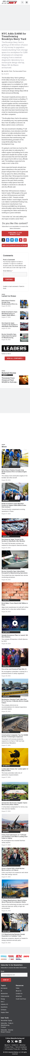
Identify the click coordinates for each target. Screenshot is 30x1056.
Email (2, 971)
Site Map (24, 1049)
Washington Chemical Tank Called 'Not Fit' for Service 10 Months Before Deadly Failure (15, 701)
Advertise (22, 1045)
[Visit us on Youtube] (16, 1041)
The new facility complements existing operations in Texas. (13, 510)
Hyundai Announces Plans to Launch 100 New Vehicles (15, 636)
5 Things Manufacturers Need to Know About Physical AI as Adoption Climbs (14, 901)
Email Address (8, 271)
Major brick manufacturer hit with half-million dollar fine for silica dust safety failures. (15, 608)
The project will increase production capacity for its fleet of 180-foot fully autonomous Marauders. (13, 741)
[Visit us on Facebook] (8, 1041)
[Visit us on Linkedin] (20, 1041)
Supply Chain (6, 931)
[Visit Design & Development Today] (4, 956)
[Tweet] (16, 240)
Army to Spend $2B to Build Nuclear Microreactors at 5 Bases (13, 869)
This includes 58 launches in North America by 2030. (15, 640)
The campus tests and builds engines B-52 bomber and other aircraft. (15, 477)
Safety (5, 375)
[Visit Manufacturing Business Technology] (19, 959)
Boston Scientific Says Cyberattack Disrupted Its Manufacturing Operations (9, 336)
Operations (6, 536)
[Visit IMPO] (26, 956)
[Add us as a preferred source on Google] (25, 240)
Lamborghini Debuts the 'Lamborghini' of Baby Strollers (15, 769)
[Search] (22, 2)
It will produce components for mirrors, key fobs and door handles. (15, 808)
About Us (7, 1045)
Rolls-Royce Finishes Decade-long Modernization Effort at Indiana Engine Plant (9, 302)
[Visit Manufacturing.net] (11, 959)
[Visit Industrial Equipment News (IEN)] (19, 956)
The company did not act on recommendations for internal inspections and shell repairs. (14, 707)
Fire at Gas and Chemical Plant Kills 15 (14, 669)
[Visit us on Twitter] (12, 1041)
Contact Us (15, 1045)
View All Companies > (15, 358)
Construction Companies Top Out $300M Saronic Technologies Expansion (15, 736)
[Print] (3, 240)
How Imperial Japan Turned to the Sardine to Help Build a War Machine (10, 324)
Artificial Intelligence (9, 897)
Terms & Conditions (21, 1047)
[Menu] (26, 2)
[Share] (7, 240)
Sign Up (6, 980)
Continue (8, 279)
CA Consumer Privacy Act (12, 1049)
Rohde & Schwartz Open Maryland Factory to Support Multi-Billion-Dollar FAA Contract (9, 313)
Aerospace (6, 467)
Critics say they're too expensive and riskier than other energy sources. (15, 873)
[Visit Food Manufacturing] (11, 956)
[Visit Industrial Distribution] (4, 959)
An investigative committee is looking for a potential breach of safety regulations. (15, 672)
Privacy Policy (9, 1047)
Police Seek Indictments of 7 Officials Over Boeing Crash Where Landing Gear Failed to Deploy (15, 836)
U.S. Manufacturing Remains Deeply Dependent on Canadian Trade (13, 935)
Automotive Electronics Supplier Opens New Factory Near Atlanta (14, 803)
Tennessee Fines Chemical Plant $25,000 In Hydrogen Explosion (10, 380)
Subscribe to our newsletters (15, 233)
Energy (5, 865)
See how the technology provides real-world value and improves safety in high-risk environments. (15, 906)
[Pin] (20, 240)
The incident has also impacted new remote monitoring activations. (15, 576)
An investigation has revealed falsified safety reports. (13, 841)
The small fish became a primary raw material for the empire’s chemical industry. (14, 544)
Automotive (6, 632)
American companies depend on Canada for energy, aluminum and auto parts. (15, 939)
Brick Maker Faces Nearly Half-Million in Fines (15, 604)
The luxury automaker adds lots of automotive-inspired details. (12, 774)
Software (5, 568)
